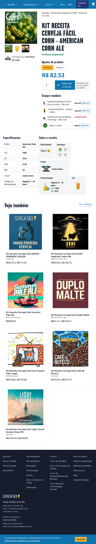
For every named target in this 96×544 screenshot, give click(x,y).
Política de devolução (82, 461)
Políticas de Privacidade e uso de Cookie (22, 540)
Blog (63, 4)
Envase (29, 475)
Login (69, 4)
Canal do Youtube (81, 480)
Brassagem (31, 465)
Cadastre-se (82, 4)
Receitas (46, 13)
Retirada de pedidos (82, 465)
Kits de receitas (9, 465)
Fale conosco (79, 470)
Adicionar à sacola (67, 85)
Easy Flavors (8, 470)
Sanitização (31, 487)
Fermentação (32, 470)
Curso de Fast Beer (58, 461)
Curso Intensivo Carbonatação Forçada (57, 486)
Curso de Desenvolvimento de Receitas (59, 476)
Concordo (80, 539)
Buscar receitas (9, 461)
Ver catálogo (85, 204)
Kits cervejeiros (33, 461)
